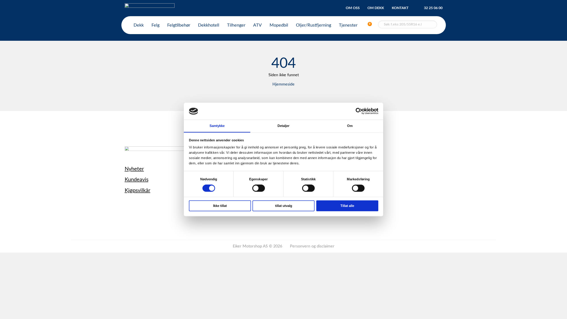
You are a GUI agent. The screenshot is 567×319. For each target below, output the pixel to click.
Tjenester (348, 25)
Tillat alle (347, 206)
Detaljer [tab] (284, 126)
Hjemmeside (283, 84)
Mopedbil (279, 25)
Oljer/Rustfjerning (313, 25)
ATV (257, 25)
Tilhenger (236, 25)
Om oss (353, 8)
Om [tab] (350, 126)
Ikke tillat (220, 206)
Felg (155, 25)
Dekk (139, 25)
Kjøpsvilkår (137, 190)
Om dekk (375, 8)
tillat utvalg (283, 206)
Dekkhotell (208, 25)
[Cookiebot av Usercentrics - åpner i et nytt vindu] (359, 111)
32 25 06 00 (433, 8)
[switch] (258, 188)
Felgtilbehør (178, 25)
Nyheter (134, 169)
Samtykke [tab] (217, 126)
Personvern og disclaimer (312, 246)
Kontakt (400, 8)
